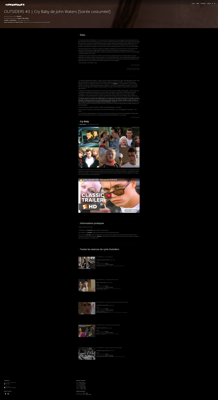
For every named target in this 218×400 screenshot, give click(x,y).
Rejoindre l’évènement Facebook (85, 227)
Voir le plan (7, 383)
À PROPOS (209, 3)
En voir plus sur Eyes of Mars (133, 68)
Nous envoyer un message (10, 387)
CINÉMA (197, 3)
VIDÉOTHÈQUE (203, 3)
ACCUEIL (193, 3)
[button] (88, 137)
